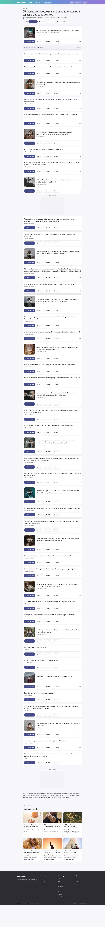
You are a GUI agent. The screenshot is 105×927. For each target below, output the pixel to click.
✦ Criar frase (47, 2)
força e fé (39, 752)
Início (24, 8)
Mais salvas (51, 21)
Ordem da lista (33, 21)
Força (27, 8)
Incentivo (60, 849)
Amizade (60, 851)
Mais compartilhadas (62, 21)
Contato (76, 836)
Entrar (85, 2)
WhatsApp (48, 41)
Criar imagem (30, 41)
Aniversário (60, 841)
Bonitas (59, 839)
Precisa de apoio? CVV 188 (73, 858)
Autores (43, 836)
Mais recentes (42, 21)
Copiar (40, 41)
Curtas (59, 844)
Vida (59, 833)
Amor (59, 836)
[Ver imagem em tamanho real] (29, 32)
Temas (30, 2)
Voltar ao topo (84, 858)
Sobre (75, 833)
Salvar (57, 41)
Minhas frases (37, 2)
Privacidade (77, 839)
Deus (59, 846)
